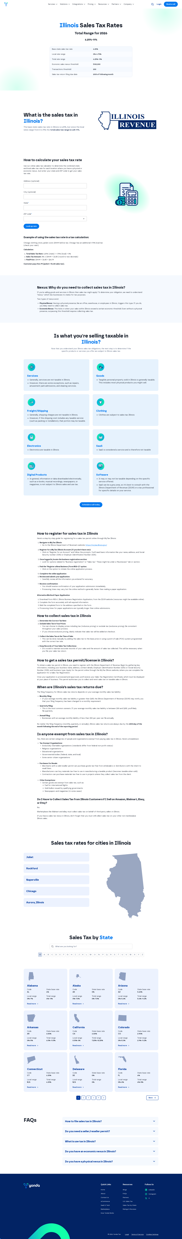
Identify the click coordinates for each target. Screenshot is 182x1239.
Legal (127, 1234)
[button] (52, 4)
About (103, 1193)
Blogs (125, 1190)
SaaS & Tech (105, 1205)
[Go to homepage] (10, 4)
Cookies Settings (152, 1234)
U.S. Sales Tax (128, 1201)
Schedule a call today (91, 505)
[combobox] (55, 207)
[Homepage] (32, 1185)
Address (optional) (31, 181)
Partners (126, 1197)
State (26, 203)
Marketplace (105, 1209)
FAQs (125, 1193)
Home (103, 1190)
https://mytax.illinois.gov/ (96, 545)
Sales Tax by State (129, 1205)
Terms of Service (137, 1234)
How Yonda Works (107, 1213)
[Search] (152, 4)
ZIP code (28, 214)
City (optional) (30, 192)
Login (159, 4)
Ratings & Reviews (129, 1209)
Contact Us (105, 1197)
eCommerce (105, 1201)
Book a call (170, 4)
